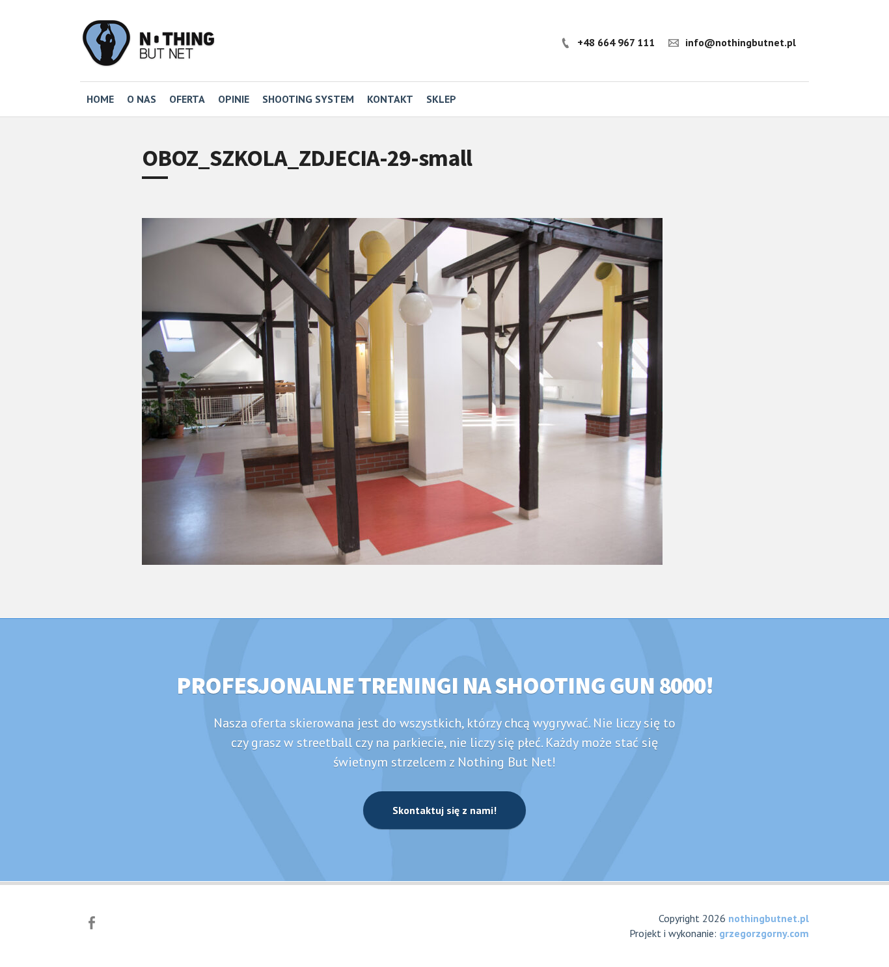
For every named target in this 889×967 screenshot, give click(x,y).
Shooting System (308, 98)
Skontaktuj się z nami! (444, 810)
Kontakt (390, 98)
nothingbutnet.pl (768, 918)
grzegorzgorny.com (764, 933)
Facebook (91, 922)
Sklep (441, 98)
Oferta (187, 98)
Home (100, 98)
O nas (141, 98)
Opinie (233, 98)
